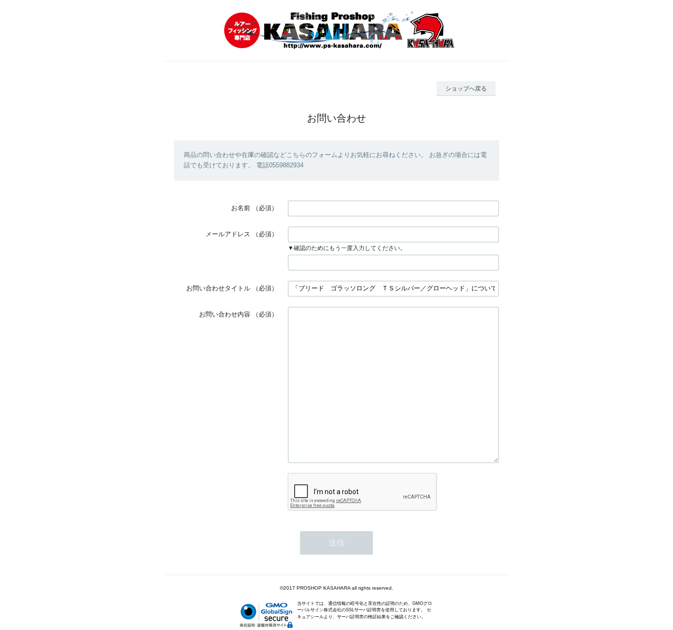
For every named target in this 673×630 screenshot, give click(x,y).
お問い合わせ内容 (224, 314)
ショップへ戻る (466, 88)
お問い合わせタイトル (218, 288)
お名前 (240, 208)
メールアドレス (227, 234)
